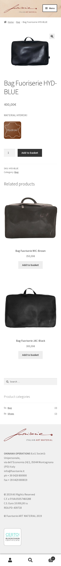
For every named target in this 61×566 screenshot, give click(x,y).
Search (30, 560)
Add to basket (30, 152)
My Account (10, 560)
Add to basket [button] (30, 265)
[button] (52, 36)
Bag (18, 22)
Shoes (11, 413)
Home (11, 22)
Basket (47, 557)
